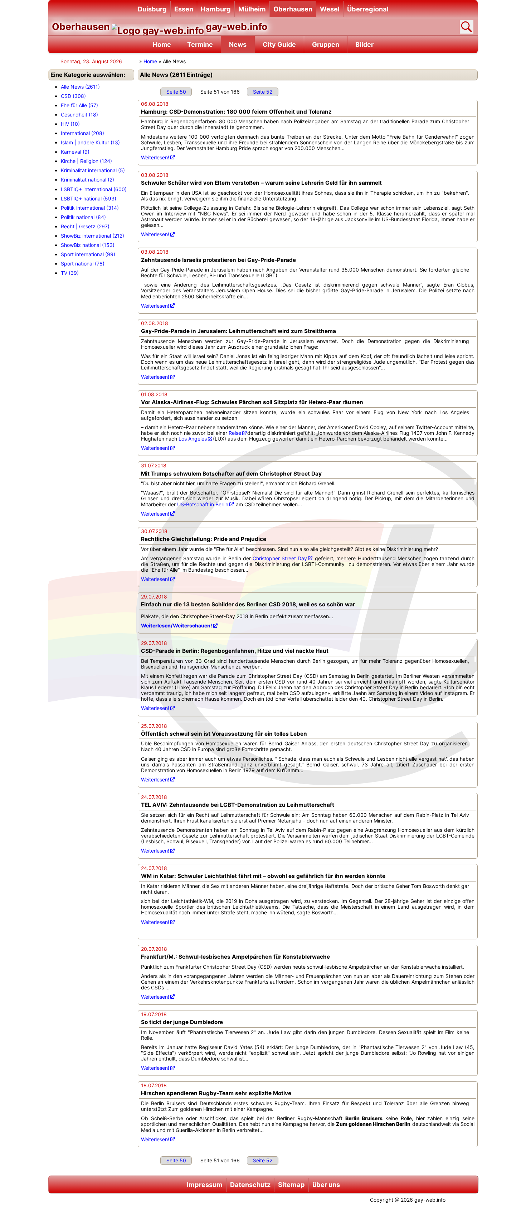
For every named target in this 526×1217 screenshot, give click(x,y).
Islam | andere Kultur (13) (90, 142)
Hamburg (216, 9)
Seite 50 (176, 92)
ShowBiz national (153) (88, 245)
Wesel (330, 9)
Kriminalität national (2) (87, 180)
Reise (235, 433)
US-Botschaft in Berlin (202, 504)
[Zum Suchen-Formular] (466, 27)
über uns (326, 1184)
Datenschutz (250, 1184)
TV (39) (70, 273)
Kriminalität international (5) (93, 170)
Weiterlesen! (155, 157)
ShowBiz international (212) (92, 236)
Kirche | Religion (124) (86, 161)
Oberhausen (292, 9)
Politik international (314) (90, 208)
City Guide (279, 44)
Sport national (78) (82, 263)
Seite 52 (262, 92)
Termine (200, 44)
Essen (183, 9)
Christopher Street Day (280, 558)
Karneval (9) (75, 152)
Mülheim (252, 9)
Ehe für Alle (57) (79, 105)
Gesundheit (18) (79, 114)
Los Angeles (193, 439)
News (238, 44)
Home (162, 44)
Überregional (368, 9)
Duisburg (152, 9)
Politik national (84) (83, 217)
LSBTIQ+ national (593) (88, 198)
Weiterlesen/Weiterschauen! (176, 625)
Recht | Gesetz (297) (85, 226)
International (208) (82, 133)
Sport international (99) (88, 254)
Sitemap (291, 1184)
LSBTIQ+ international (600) (94, 189)
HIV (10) (70, 124)
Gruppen (325, 44)
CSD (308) (73, 96)
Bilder (364, 44)
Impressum (205, 1184)
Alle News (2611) (80, 87)
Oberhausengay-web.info (159, 26)
